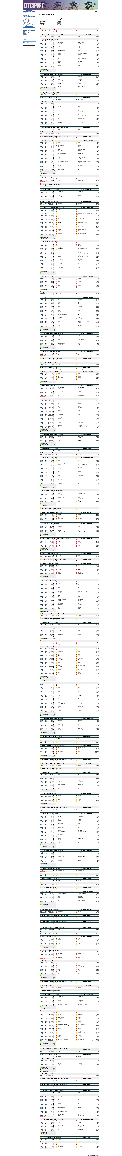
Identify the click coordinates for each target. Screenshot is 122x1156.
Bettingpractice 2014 (27, 23)
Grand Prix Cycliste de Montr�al (42, 918)
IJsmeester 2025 (26, 21)
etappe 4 (41, 44)
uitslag (41, 450)
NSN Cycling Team (60, 24)
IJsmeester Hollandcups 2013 (28, 24)
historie (62, 29)
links (24, 31)
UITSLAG (41, 94)
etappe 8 (41, 50)
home (39, 10)
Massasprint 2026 (26, 18)
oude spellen (25, 25)
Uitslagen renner (26, 15)
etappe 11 (41, 54)
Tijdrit (41, 911)
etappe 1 (41, 30)
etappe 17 (41, 62)
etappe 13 (41, 119)
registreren (25, 34)
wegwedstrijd (42, 133)
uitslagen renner (54, 10)
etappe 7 (41, 48)
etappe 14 (41, 58)
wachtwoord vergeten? (27, 46)
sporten (43, 10)
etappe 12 (41, 55)
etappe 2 (41, 42)
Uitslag (41, 36)
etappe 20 (41, 66)
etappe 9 (41, 51)
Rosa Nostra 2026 (26, 19)
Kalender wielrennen (27, 12)
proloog (41, 185)
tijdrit (41, 203)
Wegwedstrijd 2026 (26, 20)
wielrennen (25, 29)
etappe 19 (41, 65)
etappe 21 (41, 67)
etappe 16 (41, 61)
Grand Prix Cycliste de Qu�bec (42, 810)
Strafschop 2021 (26, 22)
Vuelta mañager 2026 (27, 17)
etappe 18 (41, 63)
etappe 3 (41, 43)
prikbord (24, 33)
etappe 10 (41, 53)
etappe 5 (41, 46)
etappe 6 (41, 47)
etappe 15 (41, 59)
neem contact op (26, 32)
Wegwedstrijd (42, 293)
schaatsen (25, 28)
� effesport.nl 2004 (95, 1155)
